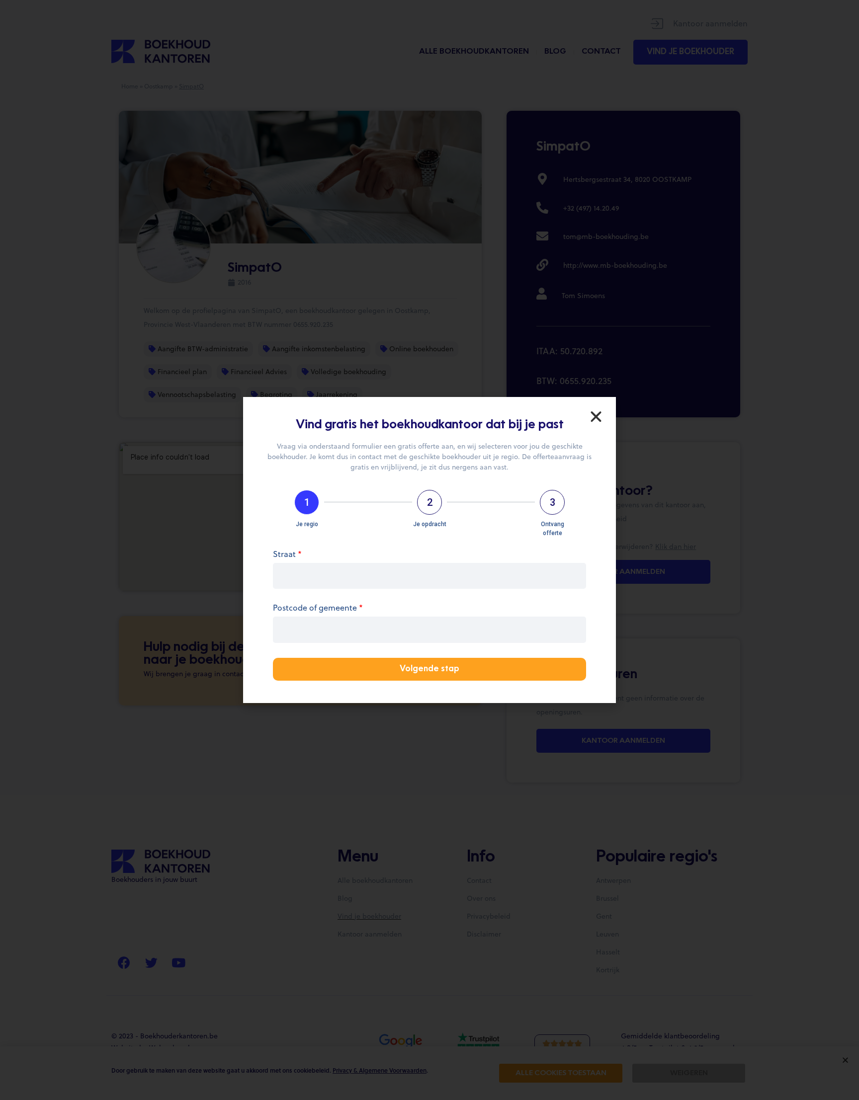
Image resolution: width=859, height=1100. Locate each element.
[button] (596, 416)
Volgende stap (429, 669)
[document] (429, 550)
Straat (287, 554)
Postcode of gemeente (318, 608)
